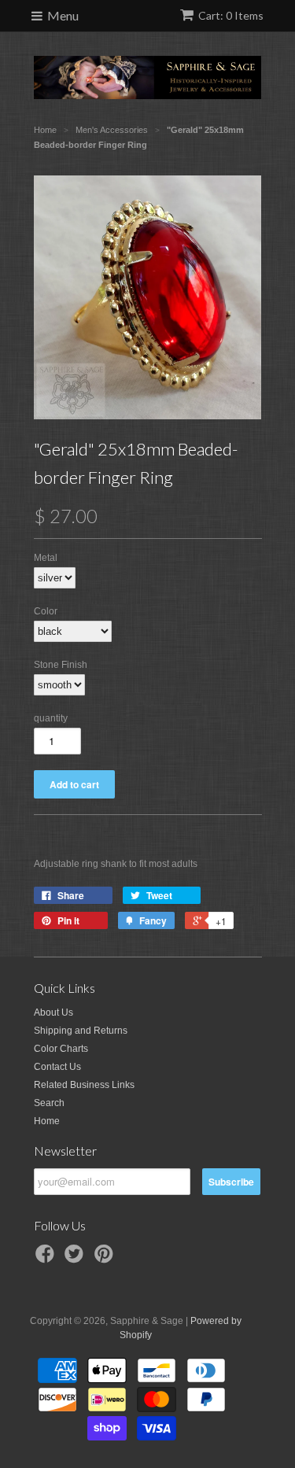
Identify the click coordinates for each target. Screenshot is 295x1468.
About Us (53, 1012)
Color (45, 611)
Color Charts (61, 1048)
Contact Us (57, 1066)
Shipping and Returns (80, 1030)
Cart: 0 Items (231, 15)
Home (47, 1121)
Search (49, 1102)
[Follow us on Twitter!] (76, 1259)
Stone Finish (60, 664)
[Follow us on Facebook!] (47, 1259)
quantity (51, 718)
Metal (45, 557)
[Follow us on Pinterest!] (106, 1259)
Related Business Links (84, 1084)
